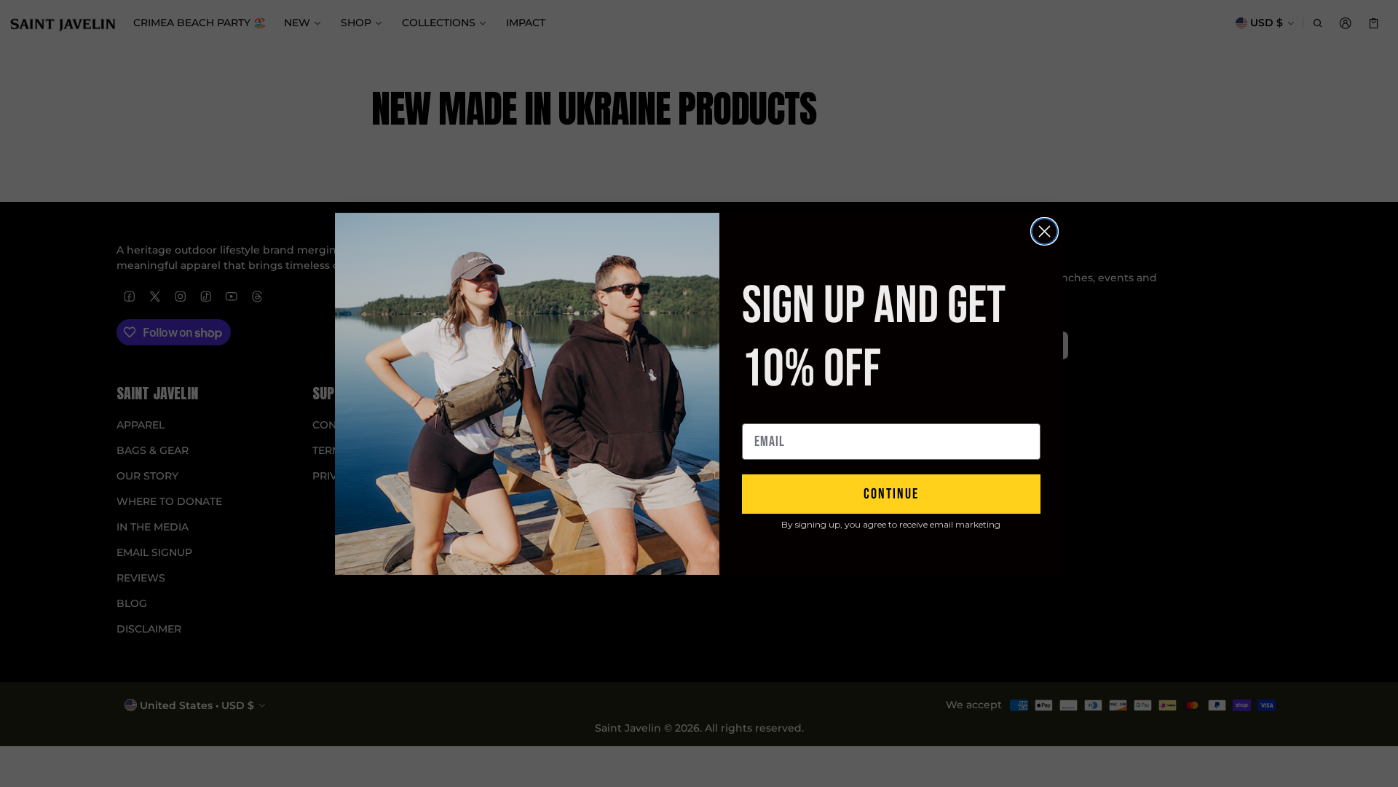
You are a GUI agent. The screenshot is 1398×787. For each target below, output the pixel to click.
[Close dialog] (1044, 231)
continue (891, 494)
